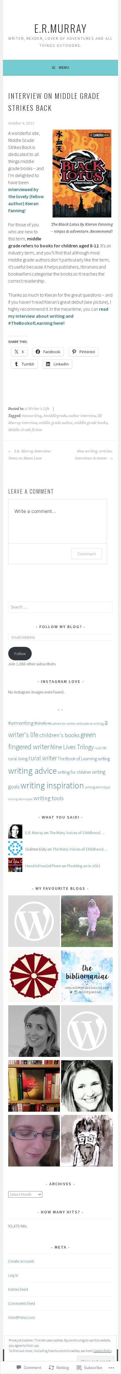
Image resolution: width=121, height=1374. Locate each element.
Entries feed (18, 1289)
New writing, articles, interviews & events (94, 454)
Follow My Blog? (60, 626)
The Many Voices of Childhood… (76, 832)
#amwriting (32, 416)
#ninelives (43, 723)
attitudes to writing (90, 723)
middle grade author (56, 423)
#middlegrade (55, 416)
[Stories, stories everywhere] (87, 1087)
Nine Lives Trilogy (72, 747)
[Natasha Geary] (87, 922)
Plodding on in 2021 (83, 865)
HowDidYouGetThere (43, 865)
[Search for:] (60, 607)
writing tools (48, 798)
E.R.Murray (60, 28)
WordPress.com (21, 1317)
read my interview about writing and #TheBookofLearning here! (58, 316)
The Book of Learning (77, 758)
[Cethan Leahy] (87, 1142)
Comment (86, 553)
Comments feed (21, 1303)
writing (104, 758)
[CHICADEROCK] (87, 1032)
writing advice (32, 770)
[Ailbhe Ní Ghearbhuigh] (34, 1032)
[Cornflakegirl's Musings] (34, 1142)
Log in (13, 1275)
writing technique (97, 787)
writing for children (74, 772)
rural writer (42, 758)
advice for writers (64, 723)
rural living (18, 758)
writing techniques (20, 799)
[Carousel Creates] (34, 977)
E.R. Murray (34, 832)
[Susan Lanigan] (34, 1087)
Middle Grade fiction (25, 430)
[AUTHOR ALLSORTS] (34, 922)
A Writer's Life (37, 409)
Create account (21, 1261)
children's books (59, 735)
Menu (64, 67)
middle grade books (91, 423)
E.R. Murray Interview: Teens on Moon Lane (29, 454)
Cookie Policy (102, 1351)
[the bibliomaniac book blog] (87, 977)
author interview (82, 416)
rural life (100, 748)
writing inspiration (52, 785)
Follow (20, 653)
